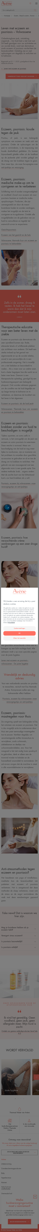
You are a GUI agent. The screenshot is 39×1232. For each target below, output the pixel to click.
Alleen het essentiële (19, 638)
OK (19, 633)
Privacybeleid (11, 622)
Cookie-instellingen (19, 628)
